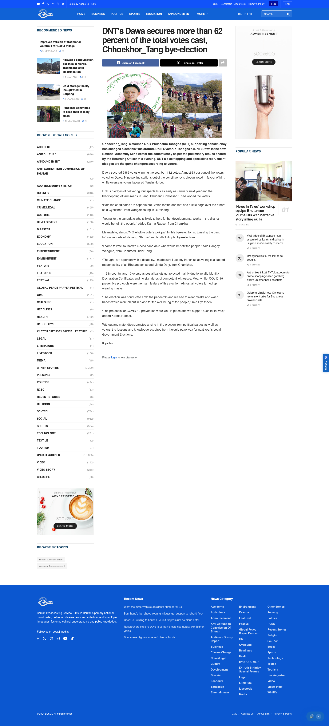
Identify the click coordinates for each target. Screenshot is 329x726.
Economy (44, 236)
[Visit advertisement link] (65, 511)
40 (84, 98)
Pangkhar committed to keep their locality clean (76, 112)
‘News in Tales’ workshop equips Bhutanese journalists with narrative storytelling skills (255, 213)
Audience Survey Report (55, 186)
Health (42, 317)
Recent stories (48, 397)
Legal (41, 338)
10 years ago (72, 120)
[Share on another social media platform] (223, 63)
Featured (44, 273)
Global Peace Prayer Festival (60, 287)
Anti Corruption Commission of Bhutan (61, 171)
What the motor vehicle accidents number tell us (153, 607)
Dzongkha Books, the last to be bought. (265, 257)
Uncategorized (48, 455)
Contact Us (226, 3)
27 (85, 120)
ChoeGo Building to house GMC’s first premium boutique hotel (161, 620)
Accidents (44, 147)
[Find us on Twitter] (47, 4)
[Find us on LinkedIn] (63, 4)
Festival (43, 280)
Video (41, 462)
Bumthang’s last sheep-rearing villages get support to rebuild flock (163, 613)
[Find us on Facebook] (43, 4)
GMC (215, 3)
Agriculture (46, 154)
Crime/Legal (46, 207)
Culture (43, 215)
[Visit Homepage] (45, 14)
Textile (42, 440)
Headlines (44, 309)
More (201, 14)
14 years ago (49, 50)
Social (42, 418)
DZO (287, 3)
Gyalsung (44, 302)
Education (154, 14)
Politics (117, 14)
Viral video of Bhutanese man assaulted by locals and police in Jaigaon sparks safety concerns (265, 239)
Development (47, 222)
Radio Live (245, 13)
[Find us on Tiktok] (72, 638)
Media (41, 360)
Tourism (43, 448)
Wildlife (43, 477)
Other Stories (48, 367)
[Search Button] (288, 13)
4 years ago (71, 98)
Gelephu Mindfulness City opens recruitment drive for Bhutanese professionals (265, 296)
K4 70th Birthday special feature (62, 331)
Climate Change (49, 200)
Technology (46, 433)
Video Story (46, 469)
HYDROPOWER (46, 324)
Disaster (43, 229)
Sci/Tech (43, 411)
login (114, 357)
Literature (45, 346)
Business (98, 14)
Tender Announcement (51, 559)
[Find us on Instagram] (53, 4)
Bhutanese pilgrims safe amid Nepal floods (149, 637)
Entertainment (48, 251)
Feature (43, 266)
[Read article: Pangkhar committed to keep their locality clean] (48, 114)
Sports (134, 14)
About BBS (240, 3)
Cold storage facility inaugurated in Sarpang (76, 90)
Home (81, 14)
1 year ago (70, 76)
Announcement (179, 14)
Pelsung (43, 375)
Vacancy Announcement (52, 565)
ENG (273, 3)
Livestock (44, 353)
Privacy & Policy (256, 3)
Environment (47, 258)
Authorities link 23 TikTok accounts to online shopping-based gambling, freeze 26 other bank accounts (268, 276)
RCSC (40, 389)
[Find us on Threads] (58, 4)
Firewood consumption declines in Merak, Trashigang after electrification (78, 66)
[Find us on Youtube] (38, 4)
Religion (43, 404)
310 (84, 76)
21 (62, 50)
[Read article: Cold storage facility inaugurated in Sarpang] (48, 92)
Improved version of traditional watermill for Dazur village (60, 44)
